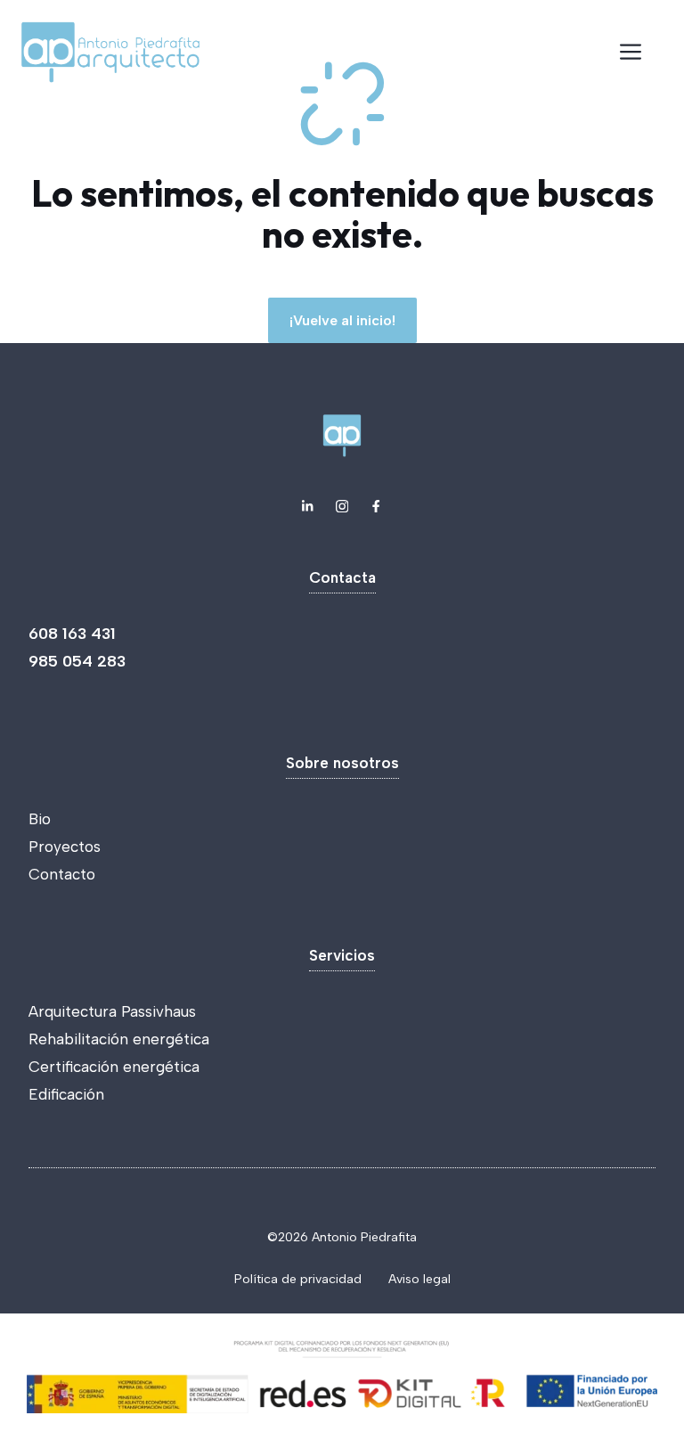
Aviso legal (419, 1279)
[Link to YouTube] (376, 506)
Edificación (66, 1094)
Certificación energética (114, 1067)
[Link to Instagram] (342, 506)
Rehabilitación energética (118, 1039)
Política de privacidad (298, 1279)
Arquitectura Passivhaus (112, 1011)
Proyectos (64, 846)
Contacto (61, 874)
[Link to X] (307, 506)
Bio (39, 819)
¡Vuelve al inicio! (342, 320)
